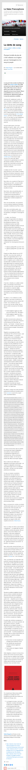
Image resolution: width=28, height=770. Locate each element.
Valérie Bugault (9, 67)
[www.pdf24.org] (5, 768)
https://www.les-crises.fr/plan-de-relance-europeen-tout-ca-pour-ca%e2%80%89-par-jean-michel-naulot (15, 745)
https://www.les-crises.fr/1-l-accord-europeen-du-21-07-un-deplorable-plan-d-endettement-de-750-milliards (14, 750)
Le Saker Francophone (14, 9)
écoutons (9, 393)
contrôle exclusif (7, 156)
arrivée (10, 556)
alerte (5, 109)
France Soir (10, 69)
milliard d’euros (17, 520)
